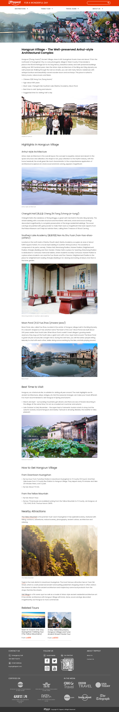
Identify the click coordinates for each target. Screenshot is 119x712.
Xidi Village (26, 594)
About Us (89, 655)
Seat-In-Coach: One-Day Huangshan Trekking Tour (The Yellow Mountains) (33, 632)
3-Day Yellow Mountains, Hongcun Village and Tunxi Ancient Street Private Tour (59, 632)
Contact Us (90, 659)
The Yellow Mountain (29, 517)
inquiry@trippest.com (15, 666)
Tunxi (24, 582)
